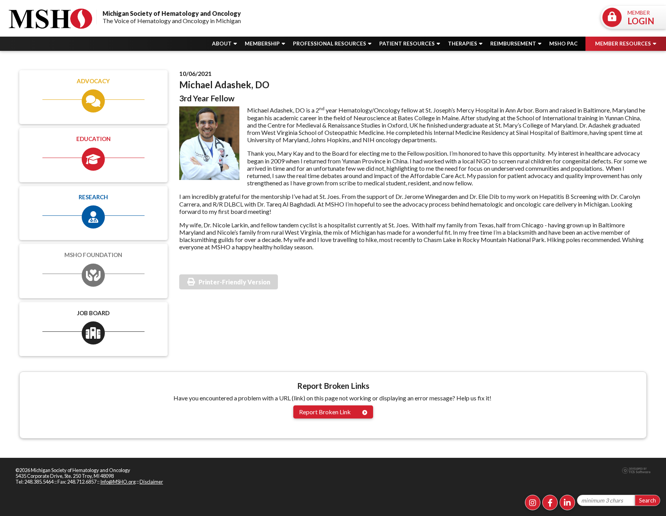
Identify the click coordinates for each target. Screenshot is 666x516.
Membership (263, 43)
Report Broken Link (325, 411)
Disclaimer (151, 482)
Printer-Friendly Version (234, 282)
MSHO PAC (563, 43)
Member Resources (623, 43)
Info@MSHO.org (118, 482)
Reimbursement (513, 43)
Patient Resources (407, 43)
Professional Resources (330, 43)
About (222, 43)
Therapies (463, 43)
